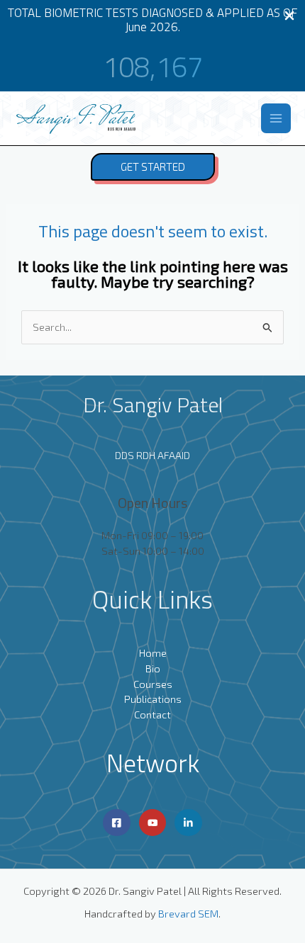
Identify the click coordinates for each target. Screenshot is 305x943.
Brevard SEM (188, 913)
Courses (152, 683)
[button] (153, 167)
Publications (153, 698)
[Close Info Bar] (289, 16)
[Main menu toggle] (276, 118)
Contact (152, 714)
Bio (152, 668)
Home (153, 652)
